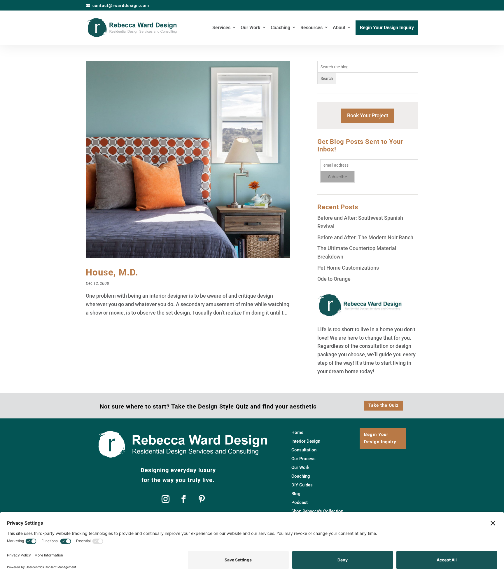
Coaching (280, 28)
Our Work (250, 28)
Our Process (303, 459)
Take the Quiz (383, 405)
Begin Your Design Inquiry (387, 28)
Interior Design (305, 441)
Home (297, 432)
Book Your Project (367, 115)
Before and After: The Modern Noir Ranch (365, 237)
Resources (311, 28)
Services (221, 28)
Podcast (299, 502)
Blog (295, 494)
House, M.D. (112, 272)
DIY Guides (302, 485)
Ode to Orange (334, 279)
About (339, 28)
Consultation (303, 450)
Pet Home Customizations (348, 268)
